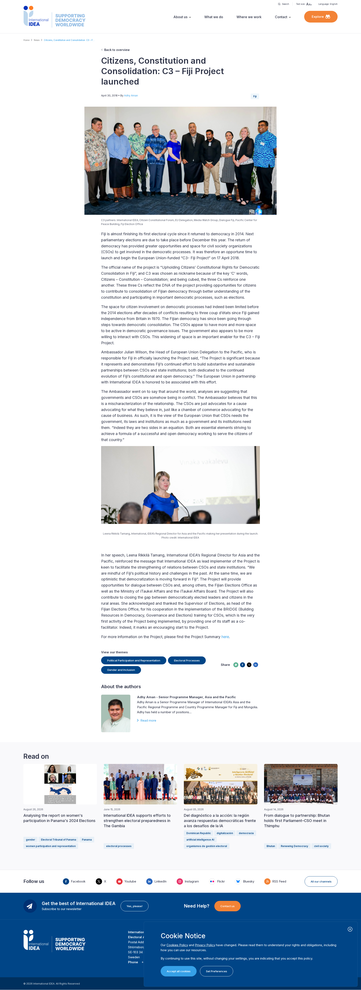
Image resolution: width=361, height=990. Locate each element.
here (225, 637)
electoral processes (118, 846)
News (36, 40)
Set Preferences (216, 971)
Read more (148, 720)
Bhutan (271, 846)
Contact (281, 17)
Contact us (227, 906)
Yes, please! (134, 906)
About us (180, 17)
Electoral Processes (187, 660)
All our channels (321, 881)
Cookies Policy (177, 945)
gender (30, 839)
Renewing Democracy (294, 846)
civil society (321, 846)
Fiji (255, 96)
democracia (246, 833)
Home (26, 40)
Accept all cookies (179, 971)
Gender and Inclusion (121, 669)
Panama (87, 839)
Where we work (249, 17)
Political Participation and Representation (133, 660)
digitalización (225, 833)
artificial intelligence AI (200, 839)
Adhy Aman (131, 95)
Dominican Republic (198, 833)
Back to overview (117, 50)
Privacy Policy (205, 945)
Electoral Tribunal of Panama (58, 839)
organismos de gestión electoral (206, 846)
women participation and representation (51, 846)
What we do (213, 17)
